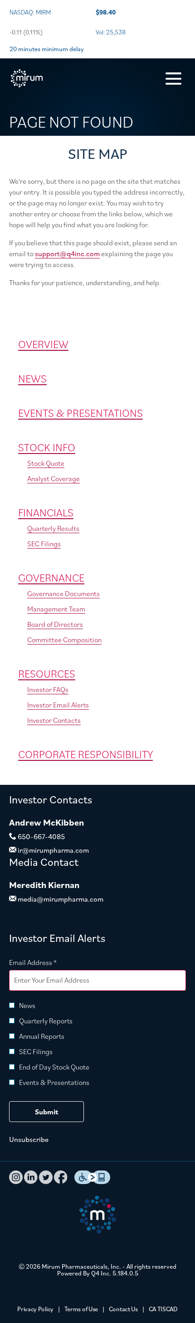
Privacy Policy (35, 1309)
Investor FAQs (47, 689)
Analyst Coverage (53, 478)
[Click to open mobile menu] (173, 78)
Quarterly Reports (46, 1020)
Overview (43, 344)
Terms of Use (81, 1309)
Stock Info (46, 447)
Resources (46, 673)
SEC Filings (44, 543)
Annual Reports (41, 1036)
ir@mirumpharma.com (52, 850)
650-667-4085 (40, 836)
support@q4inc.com (67, 253)
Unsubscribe (29, 1139)
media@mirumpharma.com (59, 898)
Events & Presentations (80, 413)
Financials (45, 512)
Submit (46, 1111)
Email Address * (46, 962)
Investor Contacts (54, 720)
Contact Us (123, 1309)
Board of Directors (55, 624)
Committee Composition (64, 639)
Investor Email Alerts (58, 704)
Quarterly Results (53, 528)
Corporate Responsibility (85, 754)
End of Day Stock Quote (54, 1066)
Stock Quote (45, 463)
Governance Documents (63, 593)
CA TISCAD (163, 1309)
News (32, 378)
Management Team (56, 608)
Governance (51, 577)
